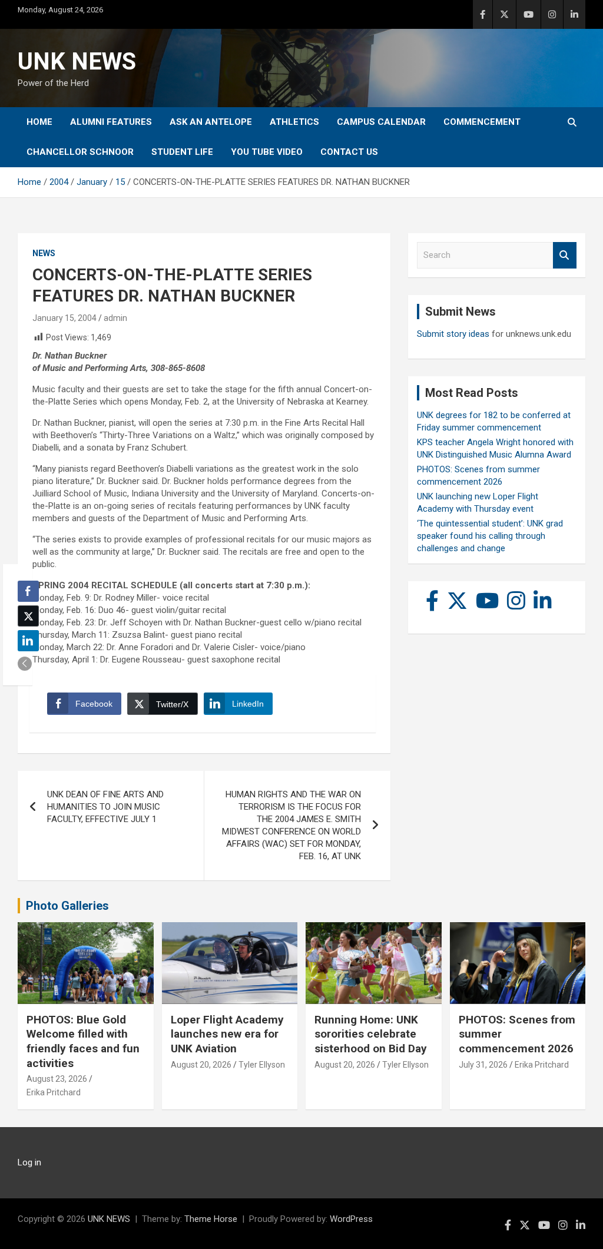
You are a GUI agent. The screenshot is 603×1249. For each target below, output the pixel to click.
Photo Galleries (67, 906)
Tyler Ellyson (261, 1064)
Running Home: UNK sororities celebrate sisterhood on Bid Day (370, 1034)
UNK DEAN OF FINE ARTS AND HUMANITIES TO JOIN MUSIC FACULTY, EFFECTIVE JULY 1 (105, 806)
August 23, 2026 (56, 1079)
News (43, 253)
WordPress (351, 1219)
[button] (25, 664)
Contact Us (349, 152)
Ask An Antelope (211, 122)
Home (39, 122)
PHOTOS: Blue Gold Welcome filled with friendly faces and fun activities (83, 1041)
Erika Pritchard (53, 1092)
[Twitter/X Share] (28, 616)
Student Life (182, 152)
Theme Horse (210, 1219)
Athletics (294, 122)
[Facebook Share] (28, 591)
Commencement (482, 122)
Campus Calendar (381, 122)
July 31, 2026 (483, 1064)
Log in (29, 1162)
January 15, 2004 (64, 318)
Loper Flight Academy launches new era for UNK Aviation (227, 1034)
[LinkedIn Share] (28, 640)
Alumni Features (111, 122)
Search (565, 255)
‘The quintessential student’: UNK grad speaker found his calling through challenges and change (490, 536)
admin (115, 318)
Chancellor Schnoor (80, 152)
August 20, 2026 (201, 1064)
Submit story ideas (453, 334)
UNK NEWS (77, 61)
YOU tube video (267, 152)
